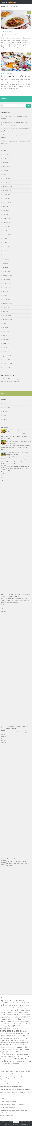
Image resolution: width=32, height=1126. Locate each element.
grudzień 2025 (7, 178)
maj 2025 (5, 206)
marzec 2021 (6, 291)
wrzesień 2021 (7, 279)
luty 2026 (5, 170)
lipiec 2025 (6, 198)
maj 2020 (5, 311)
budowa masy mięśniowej (12, 1005)
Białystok (11, 1003)
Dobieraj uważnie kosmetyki (13, 859)
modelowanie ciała (22, 1012)
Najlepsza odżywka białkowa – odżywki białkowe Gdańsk (15, 1089)
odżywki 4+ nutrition (20, 1021)
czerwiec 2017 (7, 331)
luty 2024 (5, 243)
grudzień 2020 (7, 299)
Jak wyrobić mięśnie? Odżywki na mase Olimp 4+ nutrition (16, 1092)
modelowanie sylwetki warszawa (12, 1015)
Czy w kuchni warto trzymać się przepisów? (12, 1104)
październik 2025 (7, 186)
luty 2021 (5, 295)
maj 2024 (5, 239)
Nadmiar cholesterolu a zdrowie (8, 1107)
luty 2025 (5, 214)
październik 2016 (7, 364)
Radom (14, 1038)
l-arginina (23, 1010)
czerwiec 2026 (7, 158)
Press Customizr (24, 1124)
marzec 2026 (6, 166)
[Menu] (30, 2)
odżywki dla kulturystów (10, 1023)
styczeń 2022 (6, 271)
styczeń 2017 (6, 352)
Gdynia (7, 1008)
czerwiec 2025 (7, 202)
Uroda (3, 73)
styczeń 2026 (6, 174)
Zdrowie (3, 31)
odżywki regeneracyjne (14, 1033)
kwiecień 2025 (7, 210)
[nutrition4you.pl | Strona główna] (11, 2)
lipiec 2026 (6, 154)
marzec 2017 (6, 344)
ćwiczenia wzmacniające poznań (14, 1063)
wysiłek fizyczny (11, 1056)
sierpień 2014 (6, 368)
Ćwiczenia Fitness (23, 1056)
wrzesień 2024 (7, 223)
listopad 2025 (6, 182)
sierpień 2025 (6, 194)
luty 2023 (5, 255)
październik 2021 (7, 275)
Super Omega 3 (11, 1047)
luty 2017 (5, 348)
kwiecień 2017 (7, 339)
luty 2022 (5, 267)
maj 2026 (5, 162)
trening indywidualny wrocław (10, 1053)
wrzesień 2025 (7, 190)
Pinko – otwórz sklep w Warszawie (15, 76)
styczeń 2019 (6, 323)
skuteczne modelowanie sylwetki (18, 1042)
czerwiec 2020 (7, 307)
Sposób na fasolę (8, 34)
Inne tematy (6, 407)
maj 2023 (5, 251)
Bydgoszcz (28, 1005)
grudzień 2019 (7, 315)
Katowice (11, 1008)
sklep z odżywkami (12, 1040)
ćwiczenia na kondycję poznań (13, 1059)
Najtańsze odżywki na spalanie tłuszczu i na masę (15, 1019)
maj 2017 (5, 335)
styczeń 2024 (6, 247)
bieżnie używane (21, 1002)
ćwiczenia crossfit (6, 1059)
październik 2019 (7, 319)
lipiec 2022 (6, 259)
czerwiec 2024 (7, 235)
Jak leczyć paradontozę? (6, 1115)
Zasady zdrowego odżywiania (8, 1101)
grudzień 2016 (7, 356)
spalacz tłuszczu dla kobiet (9, 1045)
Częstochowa (3, 1008)
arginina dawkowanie (11, 1000)
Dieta (4, 403)
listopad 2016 (6, 360)
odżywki (5, 411)
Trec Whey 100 (11, 1052)
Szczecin (9, 1049)
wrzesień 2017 (7, 327)
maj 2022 (5, 263)
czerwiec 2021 (7, 283)
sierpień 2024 (6, 227)
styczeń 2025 (6, 219)
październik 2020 (7, 303)
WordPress (11, 1124)
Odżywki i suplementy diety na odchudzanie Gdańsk (11, 1028)
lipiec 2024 (6, 231)
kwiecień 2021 (7, 287)
